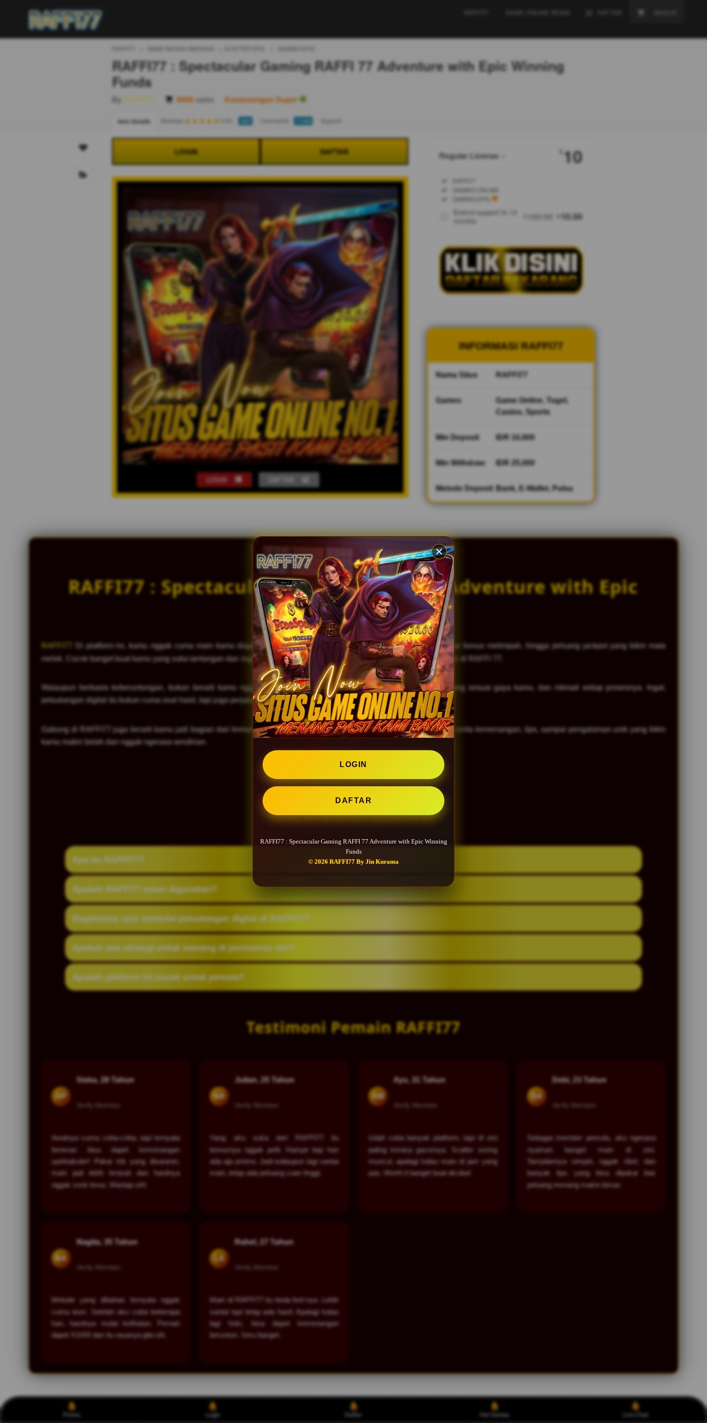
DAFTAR (353, 800)
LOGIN (353, 764)
